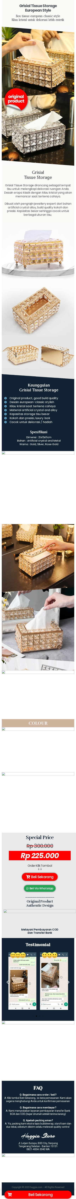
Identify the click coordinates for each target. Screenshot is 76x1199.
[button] (40, 877)
